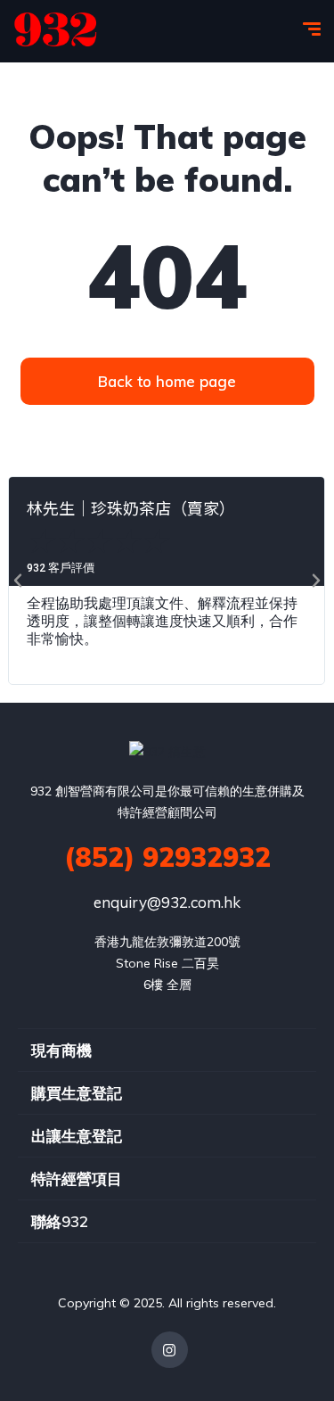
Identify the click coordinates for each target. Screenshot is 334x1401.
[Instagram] (169, 1349)
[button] (18, 580)
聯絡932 (59, 1221)
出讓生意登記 (76, 1135)
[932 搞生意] (55, 31)
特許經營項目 (76, 1178)
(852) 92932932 (167, 857)
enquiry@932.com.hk (167, 902)
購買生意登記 (76, 1093)
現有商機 (61, 1050)
